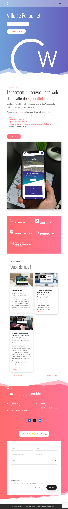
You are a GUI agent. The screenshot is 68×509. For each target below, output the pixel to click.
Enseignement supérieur (18, 340)
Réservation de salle (16, 119)
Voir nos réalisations (18, 24)
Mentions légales (30, 506)
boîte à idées (50, 115)
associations (44, 124)
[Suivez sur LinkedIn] (40, 420)
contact (11, 117)
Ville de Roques (17, 290)
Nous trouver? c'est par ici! (19, 410)
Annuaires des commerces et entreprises (24, 124)
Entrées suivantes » (52, 375)
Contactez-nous (16, 31)
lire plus (14, 309)
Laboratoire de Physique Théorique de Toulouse (44, 291)
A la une (22, 293)
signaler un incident (37, 115)
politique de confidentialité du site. (33, 483)
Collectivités (15, 295)
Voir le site (14, 136)
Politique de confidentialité (46, 506)
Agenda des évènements (18, 122)
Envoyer (52, 487)
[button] (34, 434)
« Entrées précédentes (16, 375)
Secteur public (23, 295)
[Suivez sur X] (34, 420)
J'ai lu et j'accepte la (28, 483)
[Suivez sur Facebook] (29, 420)
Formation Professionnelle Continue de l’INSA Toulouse (20, 334)
